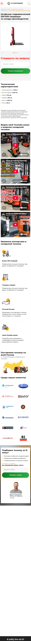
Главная (3, 9)
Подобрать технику (15, 475)
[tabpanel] (15, 36)
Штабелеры (14, 9)
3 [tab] (17, 52)
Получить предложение (15, 71)
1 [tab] (13, 52)
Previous (2, 52)
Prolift (8, 9)
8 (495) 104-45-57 (15, 639)
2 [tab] (15, 52)
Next (28, 52)
